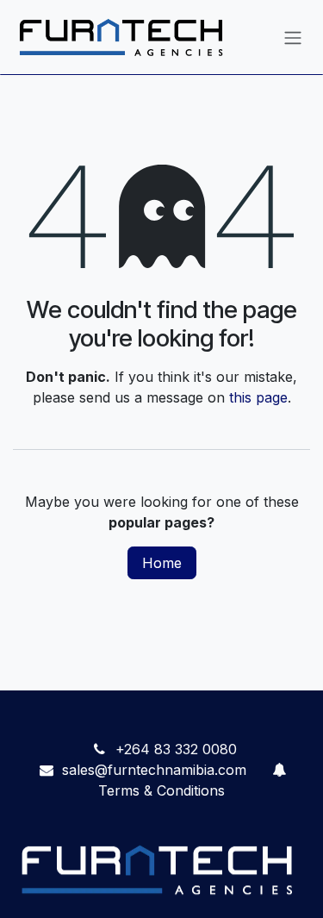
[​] (279, 769)
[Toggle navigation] (293, 37)
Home (162, 562)
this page (258, 397)
